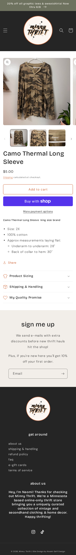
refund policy (18, 454)
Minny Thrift (25, 551)
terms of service (20, 470)
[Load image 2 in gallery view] (37, 137)
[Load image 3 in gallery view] (57, 137)
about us (15, 443)
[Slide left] (4, 139)
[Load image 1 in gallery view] (18, 137)
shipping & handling (23, 449)
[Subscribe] (62, 374)
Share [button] (12, 262)
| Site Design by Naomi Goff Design (48, 551)
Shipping (8, 177)
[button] (5, 30)
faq (11, 459)
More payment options (38, 211)
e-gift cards (17, 465)
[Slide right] (71, 139)
